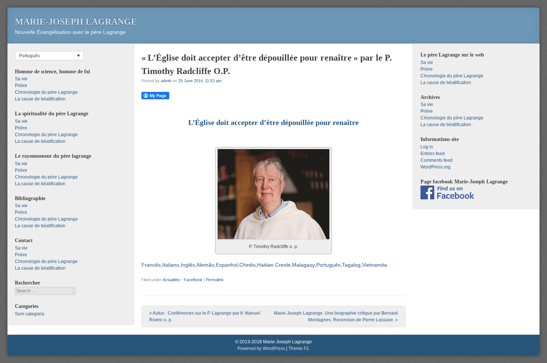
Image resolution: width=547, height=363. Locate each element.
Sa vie (21, 78)
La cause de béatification (40, 99)
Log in (426, 147)
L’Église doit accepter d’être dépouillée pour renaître (273, 122)
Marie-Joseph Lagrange (76, 21)
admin (166, 80)
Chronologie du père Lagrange (46, 92)
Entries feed (432, 153)
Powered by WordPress (261, 348)
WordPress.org (435, 167)
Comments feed (436, 160)
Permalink (215, 279)
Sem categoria (29, 314)
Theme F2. (299, 348)
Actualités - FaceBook (182, 279)
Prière (21, 85)
